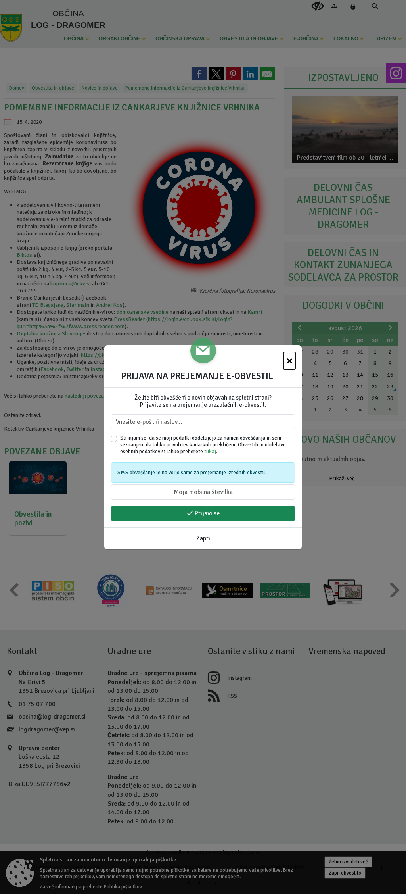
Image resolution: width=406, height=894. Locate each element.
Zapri (203, 538)
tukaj (210, 451)
